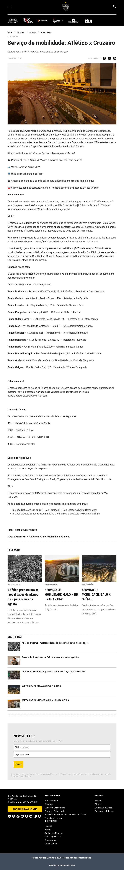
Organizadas (51, 843)
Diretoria (49, 804)
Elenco (98, 804)
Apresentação (51, 800)
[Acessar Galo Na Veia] (28, 20)
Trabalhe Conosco (53, 818)
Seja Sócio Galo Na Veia (25, 809)
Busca (114, 6)
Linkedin (35, 816)
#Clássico (33, 536)
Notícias (21, 32)
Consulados (50, 840)
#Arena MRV (21, 536)
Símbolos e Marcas (53, 833)
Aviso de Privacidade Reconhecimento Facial (65, 814)
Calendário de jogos (104, 811)
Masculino (46, 32)
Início (10, 32)
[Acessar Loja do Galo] (73, 20)
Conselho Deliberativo (55, 807)
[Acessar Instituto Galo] (58, 20)
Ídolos (47, 829)
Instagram (13, 816)
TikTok (18, 816)
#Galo (42, 536)
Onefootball (39, 816)
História (48, 826)
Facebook (104, 58)
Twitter (109, 58)
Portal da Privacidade (55, 811)
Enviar (18, 764)
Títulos (98, 800)
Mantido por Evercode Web (62, 865)
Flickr (31, 816)
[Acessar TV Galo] (43, 20)
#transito (65, 536)
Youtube (22, 816)
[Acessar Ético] (88, 20)
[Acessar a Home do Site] (65, 6)
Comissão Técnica (103, 807)
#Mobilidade (53, 536)
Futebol (33, 32)
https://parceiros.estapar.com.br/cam (27, 395)
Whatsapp (114, 58)
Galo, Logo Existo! (53, 836)
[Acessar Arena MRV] (13, 20)
